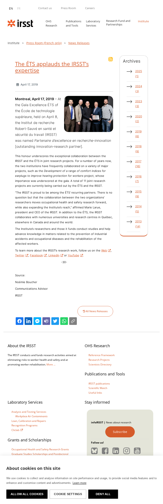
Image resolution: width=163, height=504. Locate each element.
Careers (90, 8)
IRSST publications (99, 383)
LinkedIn (53, 255)
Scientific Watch (98, 388)
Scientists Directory (100, 364)
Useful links (95, 392)
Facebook (36, 255)
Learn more (79, 482)
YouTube (73, 255)
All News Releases (96, 311)
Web (104, 250)
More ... (50, 364)
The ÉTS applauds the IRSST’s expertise (52, 67)
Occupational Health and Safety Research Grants (40, 449)
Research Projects (99, 360)
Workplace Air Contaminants (31, 416)
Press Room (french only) (44, 43)
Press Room (68, 8)
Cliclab (15, 430)
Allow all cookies (27, 494)
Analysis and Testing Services (28, 412)
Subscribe (120, 432)
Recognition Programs (24, 425)
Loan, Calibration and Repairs (28, 421)
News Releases (79, 43)
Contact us (45, 8)
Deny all (103, 494)
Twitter (19, 255)
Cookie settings (68, 494)
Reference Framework (102, 355)
